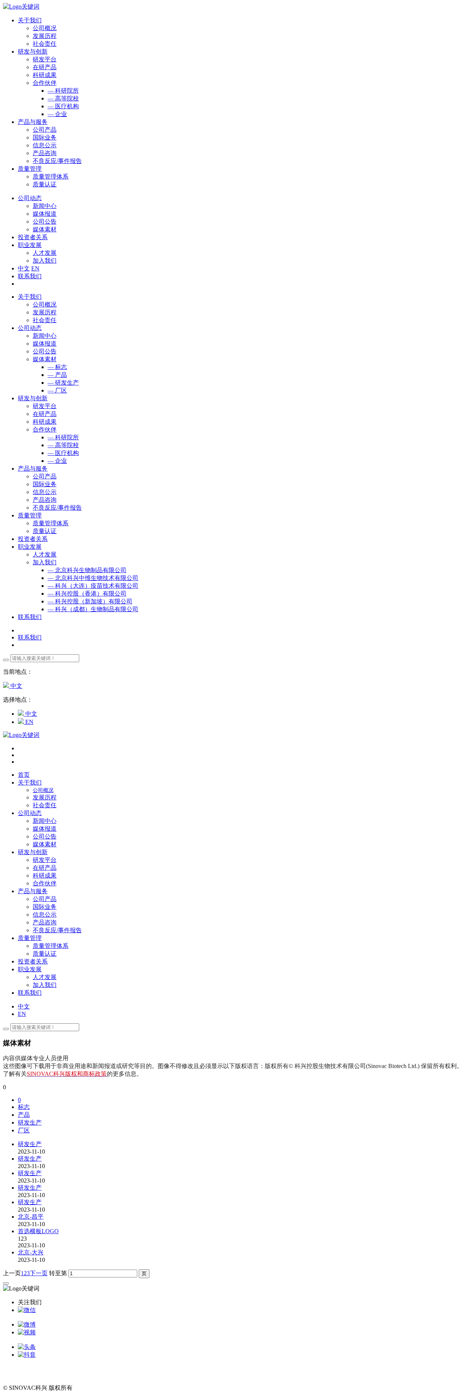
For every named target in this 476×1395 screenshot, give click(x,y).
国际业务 (45, 137)
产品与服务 (33, 468)
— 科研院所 (63, 90)
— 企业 (57, 114)
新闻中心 (45, 206)
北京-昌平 (31, 1216)
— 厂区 (57, 390)
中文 (24, 268)
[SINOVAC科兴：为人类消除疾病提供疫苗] (21, 6)
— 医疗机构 (63, 106)
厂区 (24, 1130)
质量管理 (30, 515)
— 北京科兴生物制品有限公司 (87, 570)
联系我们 (30, 276)
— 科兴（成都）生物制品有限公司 (93, 609)
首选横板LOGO (38, 1231)
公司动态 (30, 328)
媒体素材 (45, 229)
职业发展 (30, 546)
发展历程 (45, 36)
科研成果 (45, 75)
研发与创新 (33, 398)
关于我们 (30, 297)
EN (35, 268)
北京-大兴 (31, 1252)
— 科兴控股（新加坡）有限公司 (90, 601)
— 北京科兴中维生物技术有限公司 (93, 578)
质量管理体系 (50, 176)
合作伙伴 (45, 83)
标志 (24, 1107)
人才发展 (45, 253)
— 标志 (57, 367)
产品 (24, 1115)
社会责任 (45, 44)
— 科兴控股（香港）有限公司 (87, 593)
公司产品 (45, 129)
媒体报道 (45, 214)
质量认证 (45, 184)
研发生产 (30, 1122)
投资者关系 (33, 539)
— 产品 (57, 375)
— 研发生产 (63, 382)
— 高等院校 (63, 98)
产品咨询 (45, 153)
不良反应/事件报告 (57, 161)
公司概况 (45, 28)
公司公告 (45, 221)
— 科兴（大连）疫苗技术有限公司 (93, 586)
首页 (24, 775)
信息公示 (45, 145)
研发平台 (45, 59)
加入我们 (45, 260)
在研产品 (45, 67)
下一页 (39, 1273)
